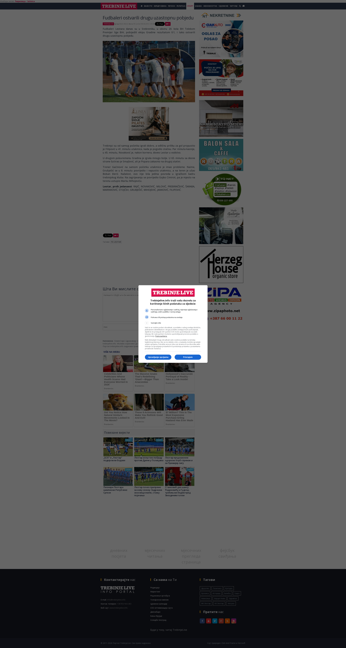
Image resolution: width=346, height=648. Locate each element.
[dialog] (173, 324)
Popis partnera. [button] (161, 336)
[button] (173, 323)
